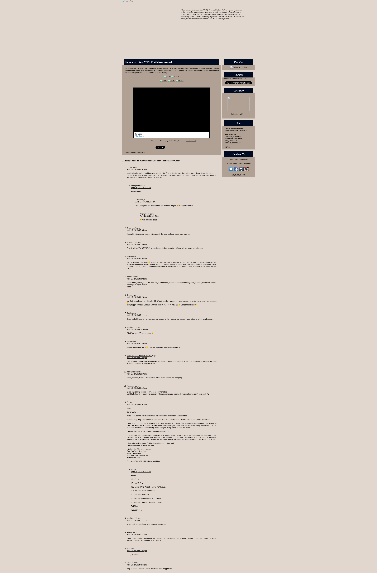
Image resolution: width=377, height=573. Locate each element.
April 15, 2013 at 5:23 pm (145, 202)
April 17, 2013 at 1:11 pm (137, 520)
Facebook (234, 130)
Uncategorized (191, 141)
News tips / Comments (239, 159)
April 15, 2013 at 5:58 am (137, 259)
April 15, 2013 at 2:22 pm (137, 358)
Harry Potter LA (231, 141)
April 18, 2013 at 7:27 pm (137, 534)
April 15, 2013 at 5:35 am (137, 230)
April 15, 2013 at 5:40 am (137, 244)
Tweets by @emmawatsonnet (235, 78)
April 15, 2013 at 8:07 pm (141, 472)
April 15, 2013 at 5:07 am (141, 188)
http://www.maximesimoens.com (153, 524)
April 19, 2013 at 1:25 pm (137, 551)
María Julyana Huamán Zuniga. (139, 356)
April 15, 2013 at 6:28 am (137, 297)
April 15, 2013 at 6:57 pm (137, 404)
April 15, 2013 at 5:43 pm (150, 216)
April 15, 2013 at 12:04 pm (137, 329)
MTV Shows (139, 136)
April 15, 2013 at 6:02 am (137, 279)
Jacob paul (131, 228)
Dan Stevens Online (233, 143)
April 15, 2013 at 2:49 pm (137, 374)
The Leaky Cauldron (233, 137)
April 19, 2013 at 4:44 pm (137, 565)
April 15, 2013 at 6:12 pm (137, 388)
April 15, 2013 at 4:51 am (137, 169)
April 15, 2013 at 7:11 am (137, 315)
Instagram (243, 130)
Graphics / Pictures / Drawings (239, 163)
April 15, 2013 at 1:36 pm (137, 344)
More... (227, 147)
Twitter (227, 130)
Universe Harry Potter (233, 139)
